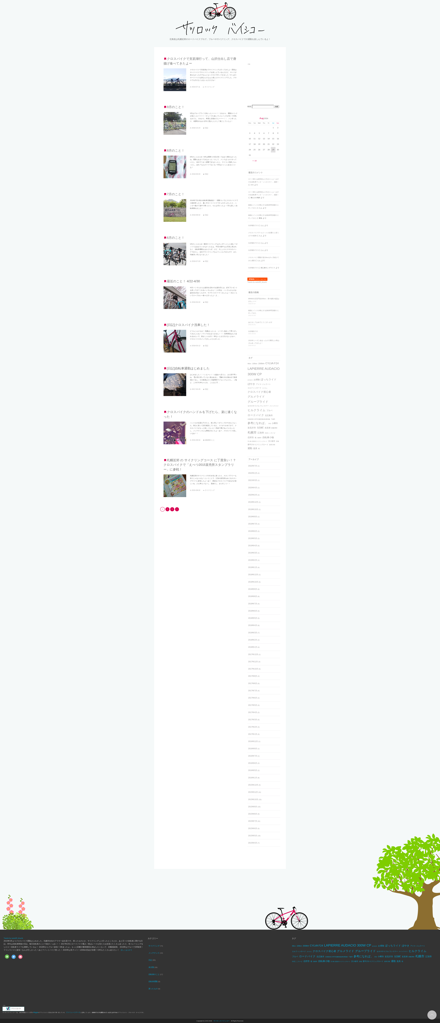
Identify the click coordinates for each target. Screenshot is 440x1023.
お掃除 (257, 379)
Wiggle (35, 1012)
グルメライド (256, 396)
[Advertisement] (266, 81)
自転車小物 (268, 437)
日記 (150, 960)
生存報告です (253, 225)
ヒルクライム (256, 410)
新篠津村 (274, 428)
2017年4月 (252, 712)
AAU (252, 185)
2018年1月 (252, 647)
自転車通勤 (153, 981)
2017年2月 (252, 727)
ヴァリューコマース (73, 1012)
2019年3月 (252, 553)
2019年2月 (252, 560)
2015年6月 (252, 828)
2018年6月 (252, 611)
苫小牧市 (271, 441)
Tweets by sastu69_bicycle (257, 282)
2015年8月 (252, 814)
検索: (249, 106)
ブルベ (269, 410)
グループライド (258, 401)
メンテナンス (154, 953)
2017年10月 (253, 669)
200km (261, 363)
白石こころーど (270, 433)
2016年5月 (252, 770)
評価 (277, 441)
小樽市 (275, 423)
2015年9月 (252, 807)
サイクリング (154, 946)
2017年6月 (252, 698)
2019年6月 (252, 531)
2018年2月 (252, 640)
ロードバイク (256, 415)
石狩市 (251, 437)
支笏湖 (267, 428)
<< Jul (254, 161)
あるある (250, 380)
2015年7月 (252, 821)
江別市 (260, 433)
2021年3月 (252, 480)
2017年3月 (252, 720)
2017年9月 (252, 676)
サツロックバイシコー (221, 1021)
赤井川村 (272, 445)
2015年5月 (252, 836)
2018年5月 (252, 618)
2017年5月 (252, 705)
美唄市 (259, 438)
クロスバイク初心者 (259, 391)
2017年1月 (252, 734)
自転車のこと (154, 974)
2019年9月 (252, 517)
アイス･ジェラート (263, 384)
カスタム (264, 388)
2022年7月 (252, 466)
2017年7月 (252, 691)
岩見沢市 (252, 428)
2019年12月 (253, 502)
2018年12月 (253, 575)
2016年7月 (252, 756)
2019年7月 (252, 524)
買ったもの (153, 989)
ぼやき (251, 384)
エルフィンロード (254, 388)
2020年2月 (252, 495)
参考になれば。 (257, 423)
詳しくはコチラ (126, 950)
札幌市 (252, 432)
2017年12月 (253, 654)
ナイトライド (274, 406)
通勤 (250, 448)
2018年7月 (252, 604)
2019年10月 (253, 509)
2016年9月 (252, 749)
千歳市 (273, 419)
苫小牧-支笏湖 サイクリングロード (257, 441)
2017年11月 (253, 662)
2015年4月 (252, 843)
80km (249, 364)
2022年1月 (252, 473)
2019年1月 (252, 567)
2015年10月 (253, 799)
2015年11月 (253, 792)
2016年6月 (252, 763)
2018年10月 (253, 582)
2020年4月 (252, 488)
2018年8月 (252, 596)
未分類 (151, 967)
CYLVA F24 (272, 363)
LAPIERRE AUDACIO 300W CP (264, 371)
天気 (269, 423)
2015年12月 (253, 785)
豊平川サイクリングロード (258, 445)
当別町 (260, 427)
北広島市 (269, 415)
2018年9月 (252, 589)
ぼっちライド (268, 379)
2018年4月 (252, 625)
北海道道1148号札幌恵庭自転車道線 (259, 419)
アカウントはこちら (260, 279)
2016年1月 (252, 778)
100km (254, 364)
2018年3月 (252, 633)
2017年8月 (252, 683)
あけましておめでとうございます (260, 322)
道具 (255, 448)
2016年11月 (253, 741)
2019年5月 (252, 538)
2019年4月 (252, 546)
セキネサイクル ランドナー (258, 406)
